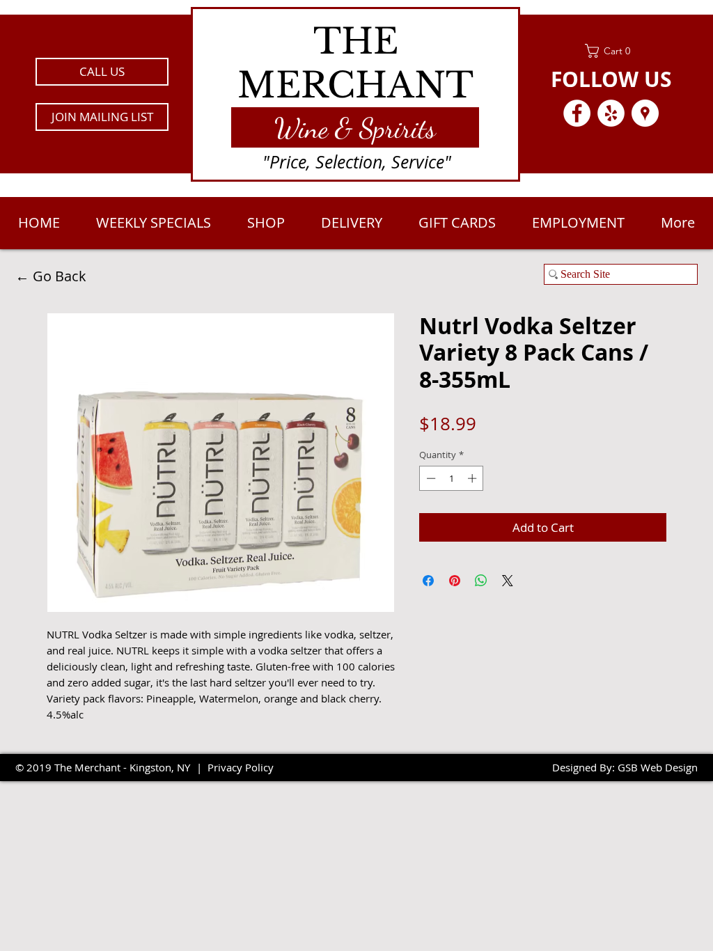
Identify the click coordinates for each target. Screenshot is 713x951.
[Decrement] (429, 478)
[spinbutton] (451, 478)
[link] (611, 51)
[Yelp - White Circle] (611, 113)
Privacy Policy (240, 767)
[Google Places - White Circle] (645, 113)
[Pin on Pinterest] (454, 580)
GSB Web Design (658, 767)
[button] (102, 117)
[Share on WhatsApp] (481, 580)
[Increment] (473, 478)
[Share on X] (507, 580)
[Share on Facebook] (428, 580)
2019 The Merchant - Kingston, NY (108, 767)
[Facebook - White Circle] (576, 113)
